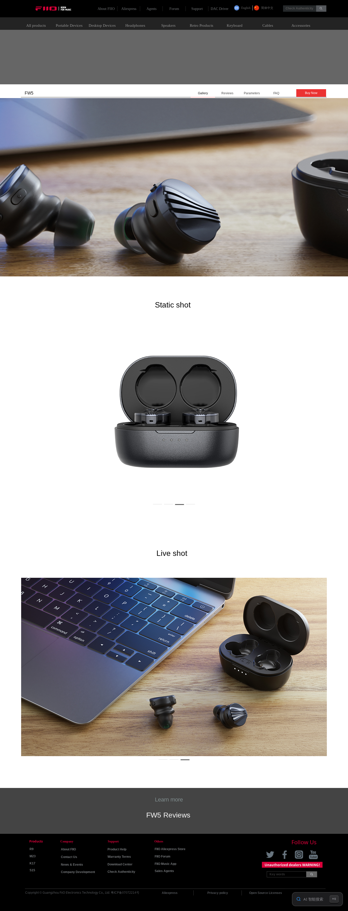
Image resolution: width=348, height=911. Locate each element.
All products (36, 25)
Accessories (300, 25)
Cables (267, 25)
